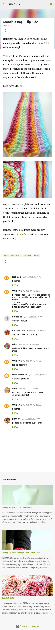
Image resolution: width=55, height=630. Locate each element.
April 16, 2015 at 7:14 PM (32, 361)
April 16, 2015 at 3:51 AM (32, 291)
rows (36, 255)
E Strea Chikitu (20, 330)
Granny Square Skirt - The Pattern (17, 507)
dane (14, 388)
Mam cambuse (19, 374)
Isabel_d (16, 277)
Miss (14, 344)
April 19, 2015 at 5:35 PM (32, 405)
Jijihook (20, 234)
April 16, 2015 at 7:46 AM (32, 317)
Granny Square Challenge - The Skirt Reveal (21, 553)
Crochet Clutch (8, 598)
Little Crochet (14, 4)
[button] (4, 30)
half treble (16, 255)
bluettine (17, 316)
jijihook (16, 419)
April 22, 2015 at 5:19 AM (30, 419)
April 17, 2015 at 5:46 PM (28, 389)
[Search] (51, 4)
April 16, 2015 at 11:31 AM (39, 331)
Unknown (17, 291)
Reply (15, 285)
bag (5, 255)
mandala (27, 255)
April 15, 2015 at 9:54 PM (31, 277)
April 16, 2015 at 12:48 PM (29, 345)
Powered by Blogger (29, 626)
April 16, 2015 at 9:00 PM (37, 375)
